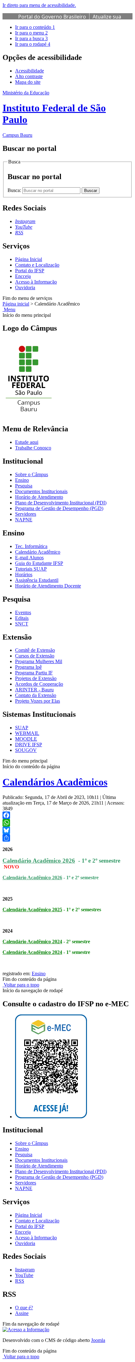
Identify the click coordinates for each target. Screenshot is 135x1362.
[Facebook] (67, 815)
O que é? (24, 1307)
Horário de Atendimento (39, 497)
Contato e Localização (37, 265)
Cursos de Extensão (34, 655)
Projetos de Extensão (36, 678)
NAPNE (23, 519)
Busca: (15, 190)
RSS (19, 1281)
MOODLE (26, 739)
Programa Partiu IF (34, 672)
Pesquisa (23, 485)
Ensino (22, 480)
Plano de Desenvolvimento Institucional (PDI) (60, 502)
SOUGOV (26, 750)
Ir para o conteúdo (35, 27)
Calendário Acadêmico (37, 552)
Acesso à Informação (36, 282)
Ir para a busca (31, 38)
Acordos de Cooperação (39, 684)
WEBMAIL (27, 733)
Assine (22, 1313)
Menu (9, 309)
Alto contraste (29, 76)
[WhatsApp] (67, 823)
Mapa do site (27, 82)
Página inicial (16, 303)
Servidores (25, 514)
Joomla (98, 1340)
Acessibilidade (29, 70)
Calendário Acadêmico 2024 (32, 941)
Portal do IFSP (29, 270)
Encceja (23, 276)
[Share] (67, 838)
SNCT (21, 623)
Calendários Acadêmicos (55, 782)
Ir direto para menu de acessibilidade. (39, 5)
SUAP (21, 727)
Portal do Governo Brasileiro (52, 16)
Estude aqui (26, 442)
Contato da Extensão (35, 695)
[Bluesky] (67, 830)
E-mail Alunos (29, 557)
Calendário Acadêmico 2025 (32, 909)
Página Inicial (28, 259)
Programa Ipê (28, 667)
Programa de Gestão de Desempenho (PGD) (59, 508)
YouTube (24, 1275)
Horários (23, 574)
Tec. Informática (31, 546)
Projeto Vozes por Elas (37, 701)
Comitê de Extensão (35, 650)
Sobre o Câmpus (31, 474)
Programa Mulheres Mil (38, 661)
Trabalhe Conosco (33, 447)
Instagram (25, 1269)
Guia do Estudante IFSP (39, 563)
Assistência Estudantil (36, 580)
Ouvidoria (25, 287)
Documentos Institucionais (41, 491)
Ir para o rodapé (32, 44)
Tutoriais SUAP (31, 569)
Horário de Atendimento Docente (48, 585)
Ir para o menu (31, 32)
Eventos (23, 612)
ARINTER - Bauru (34, 689)
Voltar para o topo (21, 984)
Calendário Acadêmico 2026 (39, 860)
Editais (22, 618)
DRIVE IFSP (28, 744)
